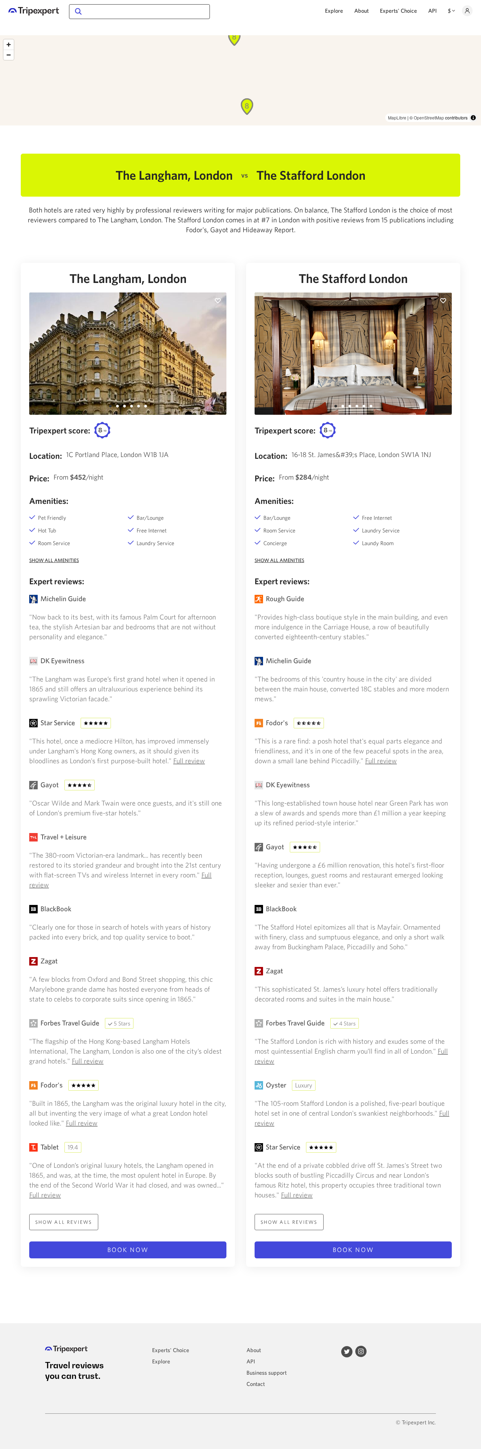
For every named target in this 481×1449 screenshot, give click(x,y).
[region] (240, 80)
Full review (189, 761)
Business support (266, 1372)
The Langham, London (128, 278)
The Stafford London (353, 278)
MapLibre (397, 118)
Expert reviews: (56, 581)
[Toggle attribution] (473, 117)
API (432, 10)
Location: (45, 456)
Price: (39, 478)
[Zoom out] (9, 55)
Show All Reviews (63, 1222)
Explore (334, 10)
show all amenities (54, 560)
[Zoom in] (9, 44)
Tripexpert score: (59, 430)
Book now (128, 1249)
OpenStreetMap (429, 118)
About (361, 10)
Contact (255, 1384)
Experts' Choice (398, 10)
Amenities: (48, 501)
